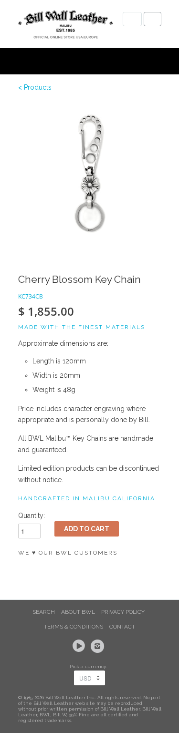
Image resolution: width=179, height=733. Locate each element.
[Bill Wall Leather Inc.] (66, 26)
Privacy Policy (123, 612)
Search (43, 612)
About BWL (78, 612)
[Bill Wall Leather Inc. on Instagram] (98, 646)
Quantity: (31, 515)
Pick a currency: (90, 666)
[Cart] (152, 19)
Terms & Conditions (73, 626)
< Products (35, 87)
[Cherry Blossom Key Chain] (89, 174)
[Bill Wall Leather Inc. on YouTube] (80, 646)
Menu (132, 19)
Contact (122, 626)
